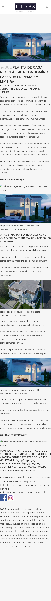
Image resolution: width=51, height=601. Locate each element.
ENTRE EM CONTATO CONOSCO (19, 467)
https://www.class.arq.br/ (34, 353)
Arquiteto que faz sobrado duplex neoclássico (24, 527)
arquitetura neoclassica (25, 535)
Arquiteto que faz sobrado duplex (28, 524)
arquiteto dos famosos (19, 509)
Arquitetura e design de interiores (18, 531)
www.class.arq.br (25, 424)
